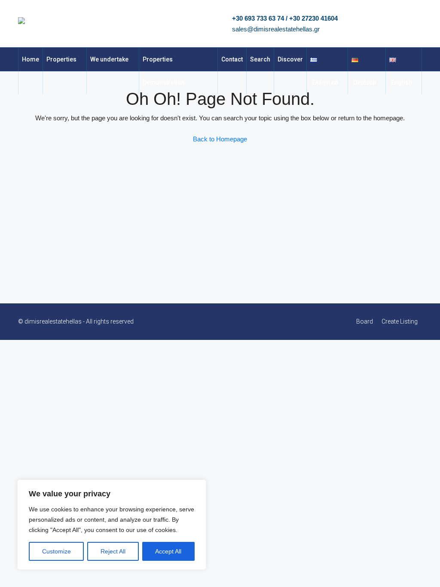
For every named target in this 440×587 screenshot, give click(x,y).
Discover (290, 59)
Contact (232, 59)
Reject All (113, 551)
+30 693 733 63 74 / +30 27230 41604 (285, 18)
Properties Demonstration (164, 71)
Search (260, 59)
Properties (61, 59)
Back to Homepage (220, 139)
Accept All (168, 551)
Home (30, 59)
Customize (56, 551)
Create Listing (400, 321)
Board (364, 321)
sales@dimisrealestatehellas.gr (276, 29)
